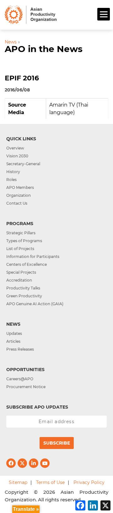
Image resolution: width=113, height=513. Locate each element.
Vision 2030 (17, 156)
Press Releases (20, 349)
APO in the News (44, 49)
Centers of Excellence (26, 264)
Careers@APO (19, 378)
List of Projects (20, 248)
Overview (15, 148)
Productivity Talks (23, 288)
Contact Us (16, 203)
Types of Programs (24, 240)
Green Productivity (24, 296)
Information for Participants (32, 256)
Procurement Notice (26, 386)
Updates (14, 333)
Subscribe (56, 443)
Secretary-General (23, 163)
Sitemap (18, 482)
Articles (13, 341)
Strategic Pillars (20, 232)
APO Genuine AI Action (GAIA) (34, 303)
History (13, 171)
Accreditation (19, 280)
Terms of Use (50, 482)
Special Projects (21, 272)
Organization (18, 195)
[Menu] (103, 14)
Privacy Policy (89, 482)
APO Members (20, 187)
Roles (11, 179)
